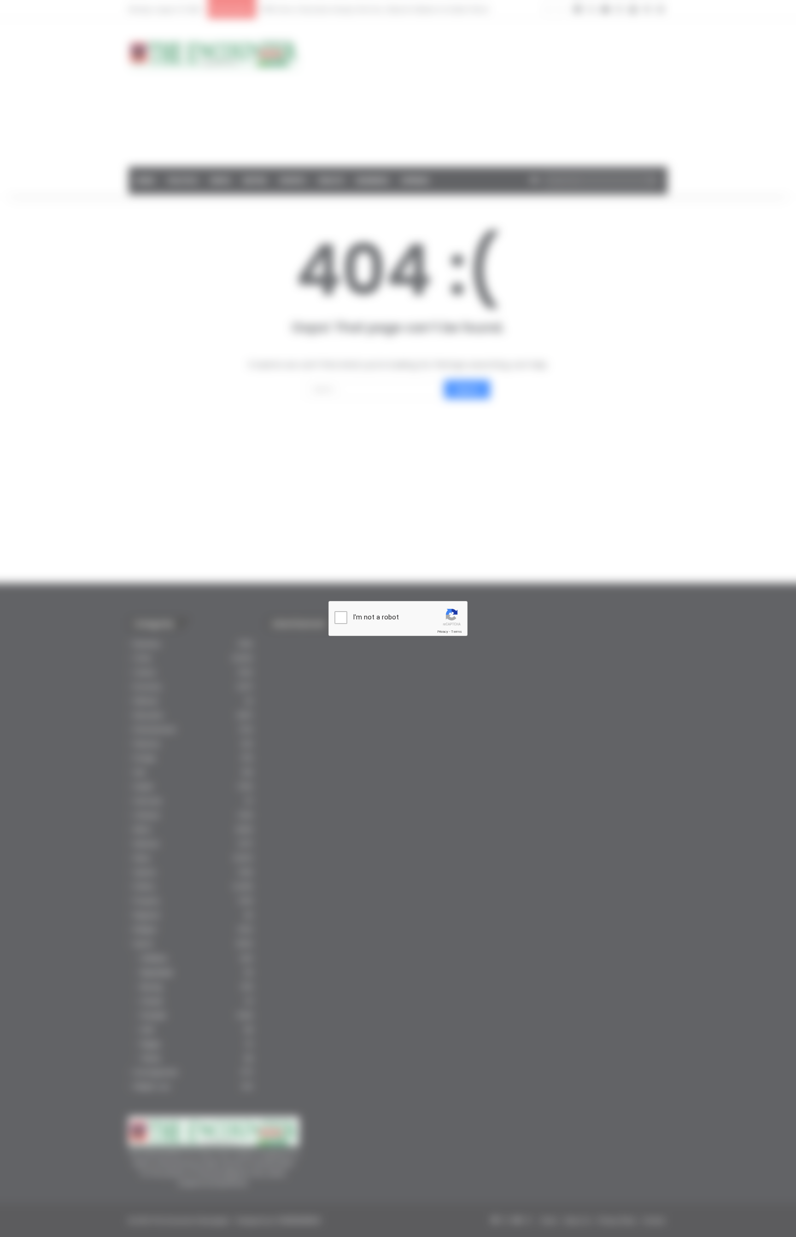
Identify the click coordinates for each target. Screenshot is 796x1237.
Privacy (442, 632)
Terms (456, 632)
